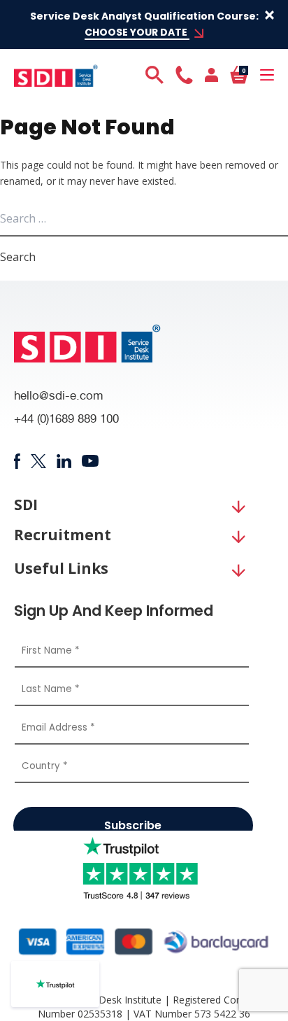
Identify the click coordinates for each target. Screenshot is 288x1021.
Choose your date (137, 32)
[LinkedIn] (64, 461)
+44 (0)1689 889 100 (66, 420)
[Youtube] (90, 461)
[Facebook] (17, 461)
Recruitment (62, 535)
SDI (26, 505)
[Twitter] (38, 461)
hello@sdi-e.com (58, 397)
